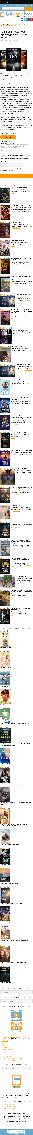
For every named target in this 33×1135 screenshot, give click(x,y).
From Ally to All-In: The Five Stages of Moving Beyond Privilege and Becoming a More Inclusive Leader (22, 417)
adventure (11, 146)
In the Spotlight (17, 144)
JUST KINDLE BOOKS (16, 14)
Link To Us (5, 1045)
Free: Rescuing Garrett (7, 922)
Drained (15, 328)
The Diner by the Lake (23, 364)
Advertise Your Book (7, 1049)
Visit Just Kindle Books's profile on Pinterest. (16, 1037)
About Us (4, 1043)
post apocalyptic (26, 146)
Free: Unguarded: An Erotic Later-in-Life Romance (21, 259)
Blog (3, 1052)
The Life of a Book (16, 379)
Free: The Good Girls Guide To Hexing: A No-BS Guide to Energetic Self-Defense (21, 311)
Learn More (8, 137)
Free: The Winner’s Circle (18, 432)
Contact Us (5, 1041)
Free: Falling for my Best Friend (9, 844)
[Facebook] (22, 19)
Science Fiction (26, 144)
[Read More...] (16, 228)
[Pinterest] (31, 19)
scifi (18, 147)
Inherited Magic (16, 222)
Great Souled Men (5, 647)
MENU (7, 2)
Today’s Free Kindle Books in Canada (12, 1058)
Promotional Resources (8, 1104)
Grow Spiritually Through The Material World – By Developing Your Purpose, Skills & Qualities (20, 559)
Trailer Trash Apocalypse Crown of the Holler (13, 962)
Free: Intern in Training (18, 240)
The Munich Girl (16, 505)
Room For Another (5, 667)
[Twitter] (25, 19)
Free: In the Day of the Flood (9, 883)
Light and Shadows (6, 764)
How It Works (5, 1047)
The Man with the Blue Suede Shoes (22, 450)
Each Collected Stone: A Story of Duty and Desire (15, 784)
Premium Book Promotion (9, 1106)
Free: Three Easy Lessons (19, 346)
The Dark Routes (16, 522)
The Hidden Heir (5, 864)
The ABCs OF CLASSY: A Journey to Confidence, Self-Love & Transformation (15, 941)
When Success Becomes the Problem (11, 903)
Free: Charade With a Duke (19, 187)
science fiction (12, 147)
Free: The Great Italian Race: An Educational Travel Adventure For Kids (21, 278)
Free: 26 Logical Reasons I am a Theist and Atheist (15, 723)
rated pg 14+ (3, 147)
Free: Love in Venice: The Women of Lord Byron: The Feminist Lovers (21, 590)
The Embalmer (4, 704)
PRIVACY (4, 1054)
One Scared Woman (22, 468)
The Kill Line (4, 686)
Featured (9, 144)
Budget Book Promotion (8, 1108)
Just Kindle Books (13, 40)
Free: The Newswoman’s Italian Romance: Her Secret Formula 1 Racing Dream (20, 541)
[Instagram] (28, 19)
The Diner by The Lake (23, 294)
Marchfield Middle (21, 576)
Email (3, 162)
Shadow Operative (5, 982)
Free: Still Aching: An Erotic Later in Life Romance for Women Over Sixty (22, 206)
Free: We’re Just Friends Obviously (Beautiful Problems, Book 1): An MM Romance (14, 825)
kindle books (17, 146)
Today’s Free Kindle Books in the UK (11, 1060)
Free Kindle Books (7, 1056)
